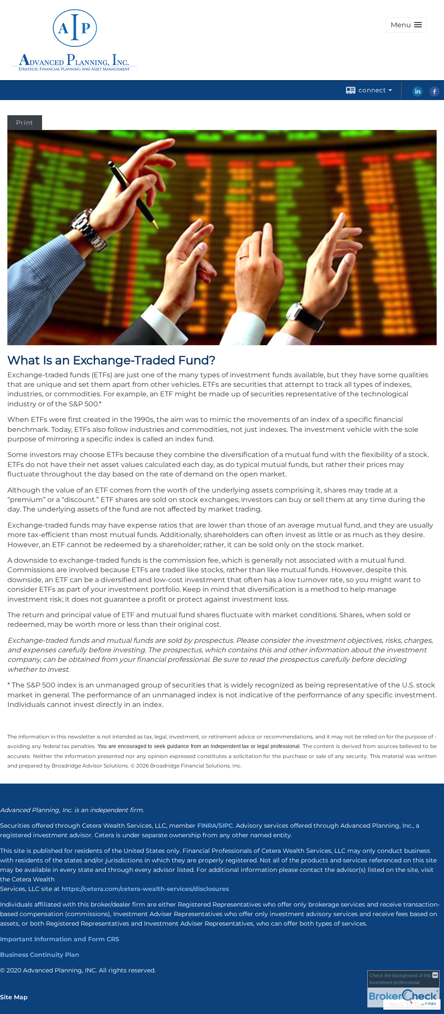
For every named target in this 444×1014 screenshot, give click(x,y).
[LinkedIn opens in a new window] (417, 94)
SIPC (226, 825)
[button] (406, 24)
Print (24, 122)
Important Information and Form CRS (59, 939)
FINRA (206, 825)
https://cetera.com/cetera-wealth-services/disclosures (145, 889)
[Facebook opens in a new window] (434, 94)
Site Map (14, 997)
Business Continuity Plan (39, 955)
